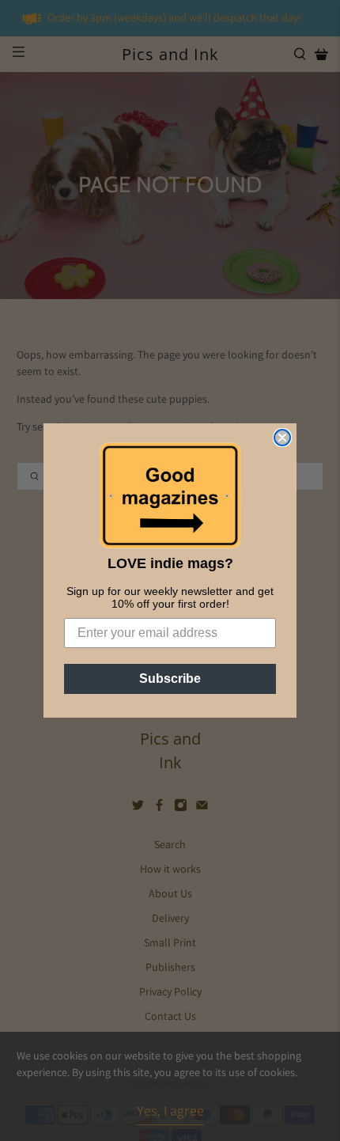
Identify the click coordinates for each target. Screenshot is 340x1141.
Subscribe (170, 678)
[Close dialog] (282, 437)
